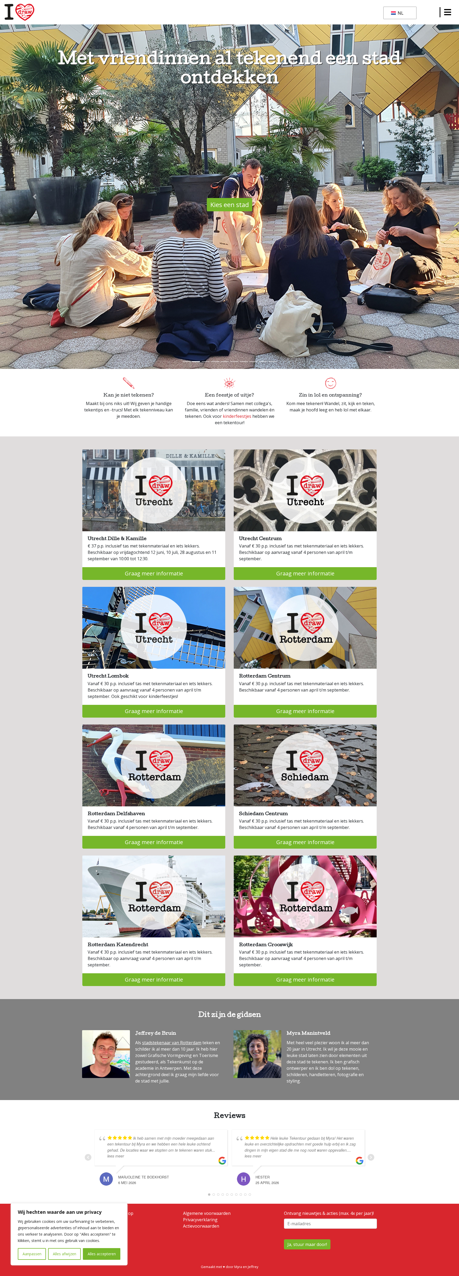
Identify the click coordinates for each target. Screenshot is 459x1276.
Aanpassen (32, 1253)
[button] (34, 196)
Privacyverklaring (200, 1220)
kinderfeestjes (237, 416)
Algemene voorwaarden (207, 1213)
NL (400, 13)
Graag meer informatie (154, 573)
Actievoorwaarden (201, 1226)
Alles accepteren (102, 1253)
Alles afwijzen (64, 1253)
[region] (69, 1234)
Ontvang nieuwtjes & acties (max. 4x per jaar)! (329, 1213)
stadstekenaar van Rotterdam (171, 1043)
